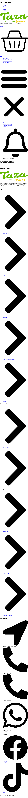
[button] (14, 92)
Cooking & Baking (7, 59)
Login (4, 5)
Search (1, 23)
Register (5, 6)
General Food (6, 62)
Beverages (5, 58)
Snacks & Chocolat (7, 61)
